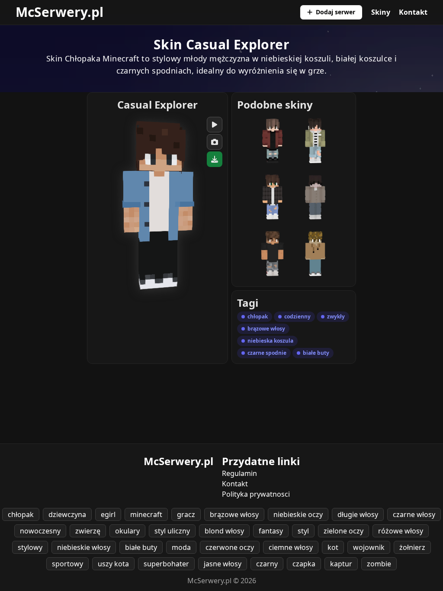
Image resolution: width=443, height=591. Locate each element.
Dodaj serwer (335, 12)
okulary (127, 531)
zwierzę (87, 531)
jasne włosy (222, 564)
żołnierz (412, 547)
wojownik (369, 547)
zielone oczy (343, 531)
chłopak (21, 514)
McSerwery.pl (59, 12)
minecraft (146, 514)
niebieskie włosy (83, 547)
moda (181, 547)
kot (332, 547)
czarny (267, 564)
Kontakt (413, 12)
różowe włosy (400, 531)
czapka (303, 564)
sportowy (67, 564)
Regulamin (239, 473)
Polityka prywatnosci (256, 494)
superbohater (166, 564)
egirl (108, 514)
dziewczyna (67, 514)
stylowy (30, 547)
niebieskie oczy (298, 514)
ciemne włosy (291, 547)
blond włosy (224, 531)
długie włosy (357, 514)
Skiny (380, 12)
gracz (186, 514)
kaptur (341, 564)
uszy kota (113, 564)
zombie (379, 564)
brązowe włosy (234, 514)
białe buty (141, 547)
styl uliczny (172, 531)
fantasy (271, 531)
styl (303, 531)
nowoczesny (40, 531)
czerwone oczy (229, 547)
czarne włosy (414, 514)
